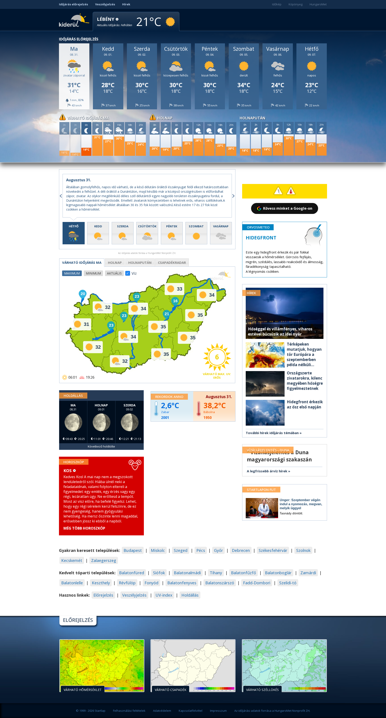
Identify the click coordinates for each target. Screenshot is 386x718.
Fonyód (151, 582)
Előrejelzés (103, 595)
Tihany (216, 572)
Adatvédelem (162, 711)
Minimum (93, 273)
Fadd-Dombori (256, 582)
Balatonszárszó (219, 582)
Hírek (126, 4)
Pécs (200, 550)
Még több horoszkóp (84, 528)
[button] (114, 22)
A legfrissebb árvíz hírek (267, 471)
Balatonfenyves (181, 582)
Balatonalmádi (187, 572)
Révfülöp (127, 582)
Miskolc (158, 550)
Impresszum (218, 711)
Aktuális (114, 273)
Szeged (180, 550)
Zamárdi (308, 572)
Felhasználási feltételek (129, 711)
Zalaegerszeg (103, 560)
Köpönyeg (295, 4)
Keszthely (101, 582)
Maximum (72, 273)
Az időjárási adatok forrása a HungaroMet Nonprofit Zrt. (272, 711)
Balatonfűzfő (243, 572)
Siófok (159, 572)
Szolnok (303, 550)
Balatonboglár (278, 572)
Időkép (276, 4)
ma (81, 262)
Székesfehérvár (273, 550)
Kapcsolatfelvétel (190, 711)
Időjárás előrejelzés (73, 4)
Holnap (115, 262)
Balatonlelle (72, 582)
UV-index (163, 595)
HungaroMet (318, 4)
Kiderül (75, 20)
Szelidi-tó (287, 582)
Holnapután (140, 262)
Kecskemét (71, 560)
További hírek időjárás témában (272, 433)
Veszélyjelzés (105, 4)
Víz (134, 272)
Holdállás (190, 595)
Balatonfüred (131, 572)
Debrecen (241, 550)
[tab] (74, 233)
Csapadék (172, 262)
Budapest (133, 550)
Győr (218, 550)
